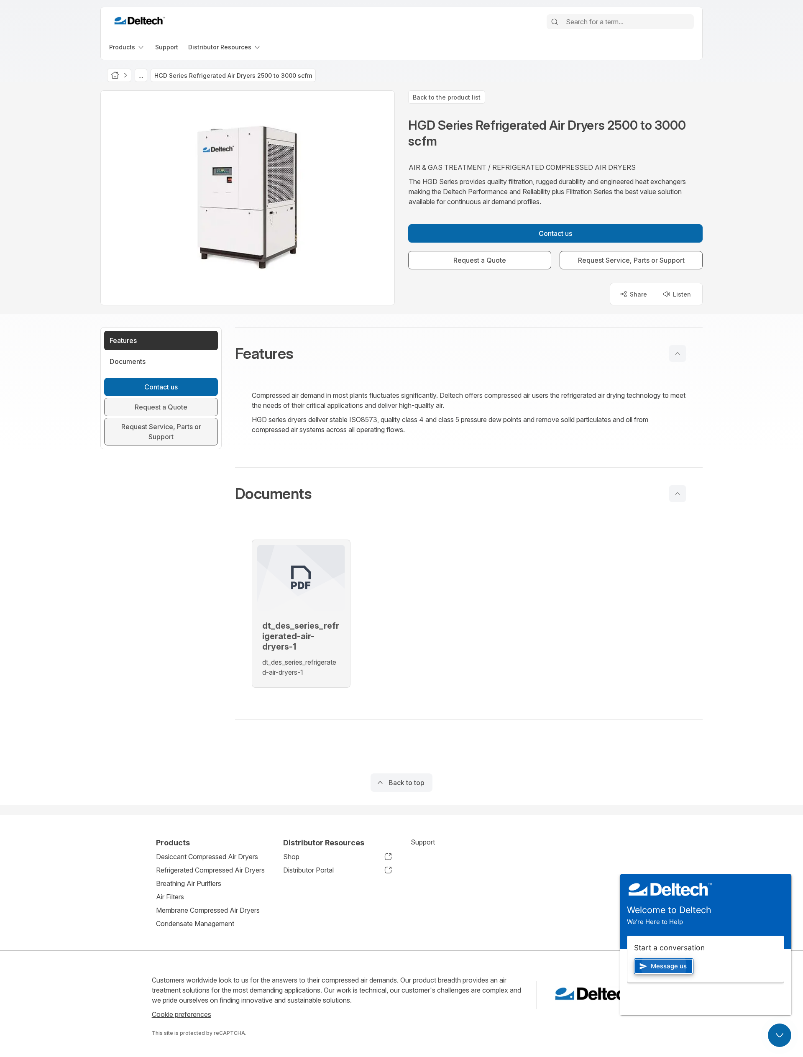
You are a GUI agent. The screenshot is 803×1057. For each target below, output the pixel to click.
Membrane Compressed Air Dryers (208, 910)
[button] (469, 353)
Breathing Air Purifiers (188, 883)
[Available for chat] (779, 1035)
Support (423, 842)
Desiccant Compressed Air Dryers (207, 856)
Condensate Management (195, 923)
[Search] (554, 21)
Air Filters (170, 897)
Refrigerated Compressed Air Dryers (210, 870)
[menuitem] (127, 47)
